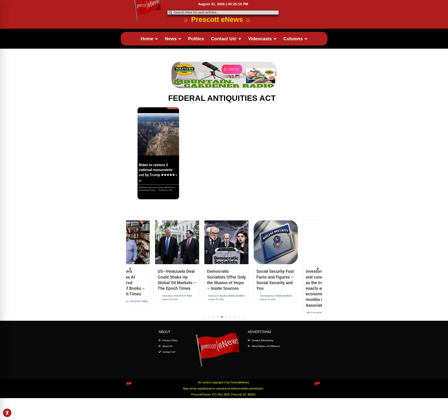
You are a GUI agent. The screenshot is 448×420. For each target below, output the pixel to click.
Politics (196, 38)
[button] (318, 272)
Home (147, 38)
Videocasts (260, 38)
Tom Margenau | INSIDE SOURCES (249, 296)
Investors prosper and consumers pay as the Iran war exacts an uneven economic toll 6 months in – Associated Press (297, 288)
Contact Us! (224, 38)
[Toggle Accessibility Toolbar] (7, 412)
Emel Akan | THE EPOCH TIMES (150, 296)
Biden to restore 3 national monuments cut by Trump (158, 172)
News (171, 38)
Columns (293, 38)
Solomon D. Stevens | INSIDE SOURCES (199, 296)
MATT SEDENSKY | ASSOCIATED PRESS (298, 313)
